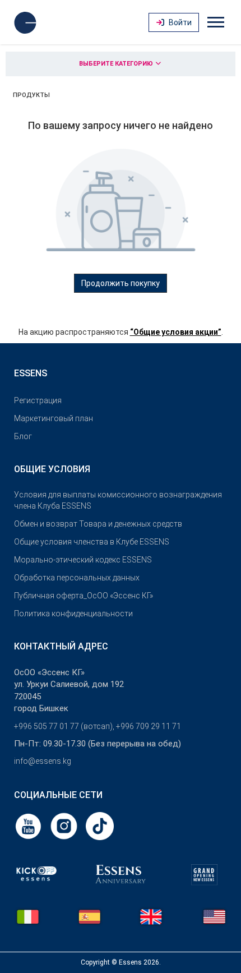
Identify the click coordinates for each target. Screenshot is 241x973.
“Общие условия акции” (175, 332)
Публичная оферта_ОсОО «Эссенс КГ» (83, 595)
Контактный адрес (61, 646)
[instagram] (65, 825)
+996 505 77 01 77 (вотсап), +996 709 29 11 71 (97, 726)
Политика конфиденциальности (73, 613)
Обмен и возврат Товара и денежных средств (98, 523)
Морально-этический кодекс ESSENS (83, 559)
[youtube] (29, 825)
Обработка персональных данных (77, 577)
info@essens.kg (42, 761)
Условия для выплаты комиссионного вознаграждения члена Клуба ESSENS (118, 500)
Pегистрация (38, 400)
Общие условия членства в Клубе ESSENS (91, 541)
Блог (23, 436)
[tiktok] (100, 825)
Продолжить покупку (120, 283)
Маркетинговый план (53, 418)
